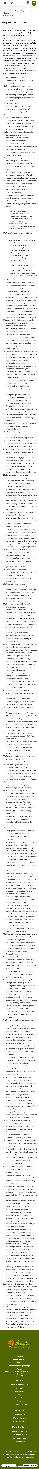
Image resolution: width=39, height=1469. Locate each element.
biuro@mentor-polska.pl (16, 567)
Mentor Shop (18, 1418)
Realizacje (19, 1388)
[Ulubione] (12, 3)
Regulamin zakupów (19, 1431)
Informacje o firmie (19, 1404)
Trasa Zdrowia (19, 1421)
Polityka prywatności (19, 1385)
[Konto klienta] (19, 3)
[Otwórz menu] (34, 3)
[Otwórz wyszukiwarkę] (5, 3)
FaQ (19, 1394)
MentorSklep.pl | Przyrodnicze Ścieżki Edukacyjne (18, 12)
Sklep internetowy (17, 1466)
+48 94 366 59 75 (19, 1359)
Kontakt (19, 1401)
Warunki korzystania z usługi (20, 1457)
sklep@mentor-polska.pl (19, 1366)
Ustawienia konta (19, 1438)
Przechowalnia (19, 1441)
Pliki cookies (19, 1398)
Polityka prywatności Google (23, 1454)
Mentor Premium (19, 1414)
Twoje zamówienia (19, 1435)
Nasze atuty (19, 1391)
